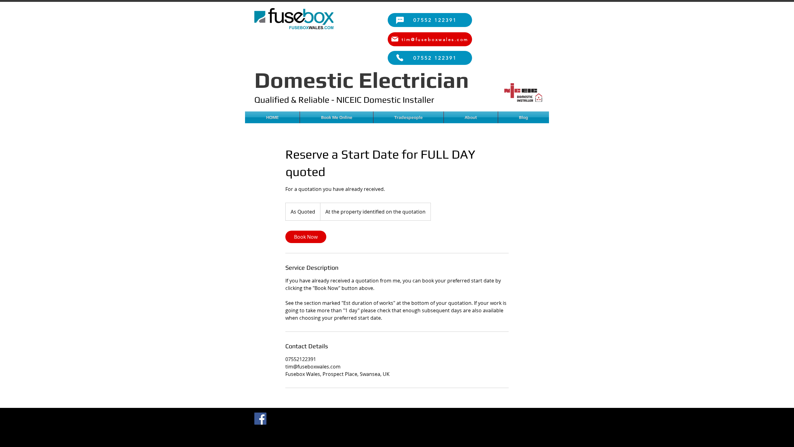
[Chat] (400, 20)
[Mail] (395, 39)
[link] (305, 237)
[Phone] (400, 58)
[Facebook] (260, 419)
